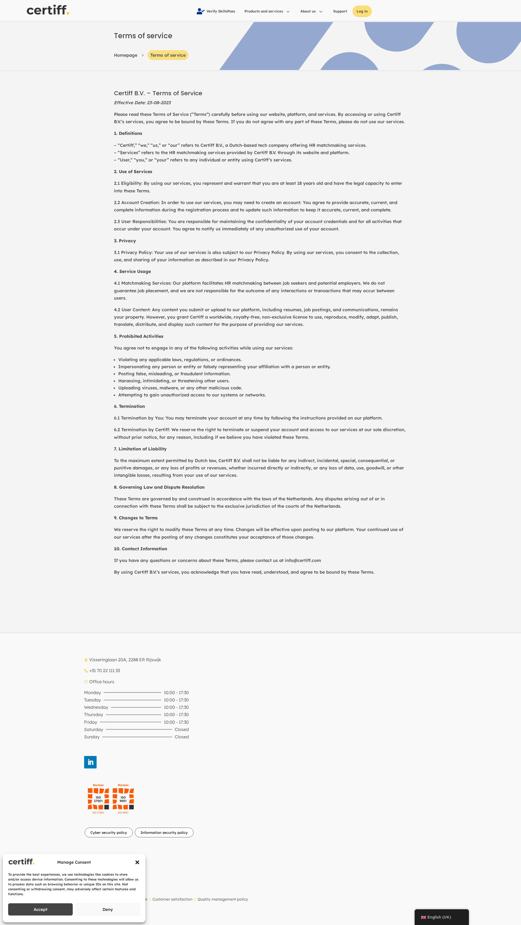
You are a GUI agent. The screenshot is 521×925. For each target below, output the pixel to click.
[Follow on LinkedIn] (90, 762)
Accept (40, 909)
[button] (137, 862)
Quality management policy (223, 899)
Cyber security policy (108, 832)
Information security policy (164, 832)
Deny (108, 909)
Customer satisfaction (172, 899)
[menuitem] (216, 11)
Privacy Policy (269, 252)
